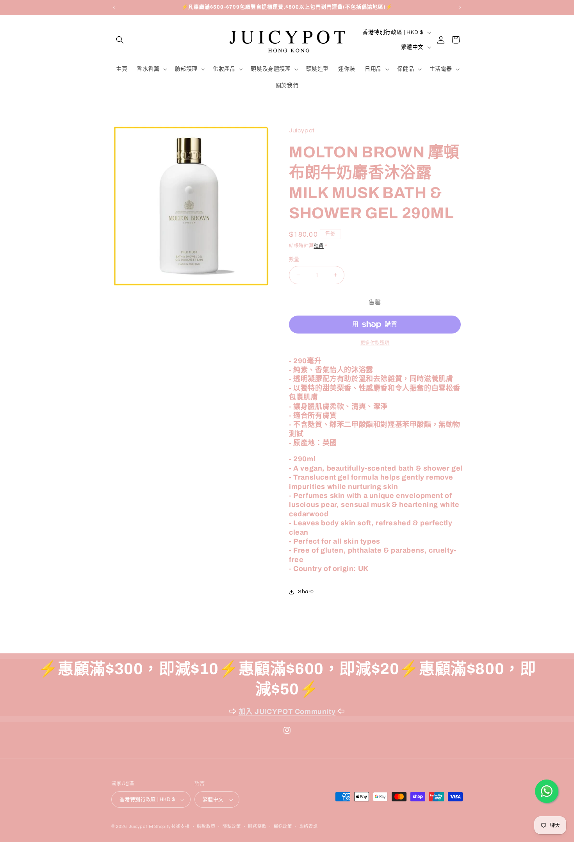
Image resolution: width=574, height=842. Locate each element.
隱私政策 (232, 826)
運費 (319, 245)
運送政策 (283, 826)
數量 (294, 259)
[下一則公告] (460, 7)
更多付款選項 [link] (375, 343)
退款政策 (206, 826)
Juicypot (138, 827)
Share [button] (306, 591)
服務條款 (257, 826)
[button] (119, 39)
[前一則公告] (114, 7)
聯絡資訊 (308, 826)
